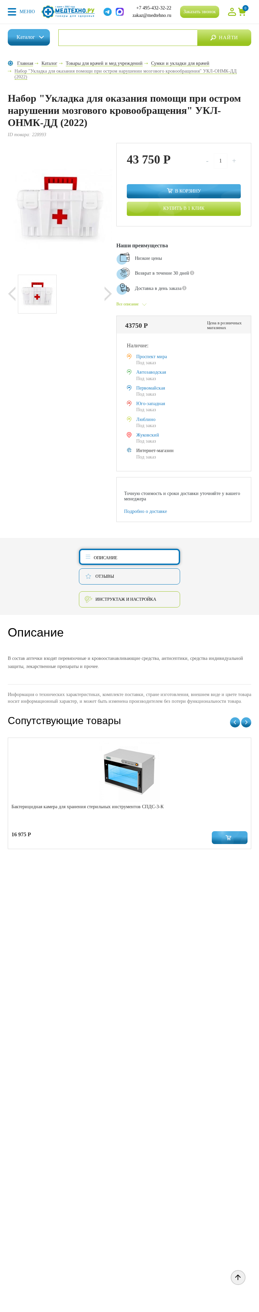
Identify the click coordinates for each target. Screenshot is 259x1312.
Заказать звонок (199, 11)
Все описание (127, 304)
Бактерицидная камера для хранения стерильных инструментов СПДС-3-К (87, 806)
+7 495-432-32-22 (153, 7)
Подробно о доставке (145, 511)
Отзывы (104, 576)
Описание (105, 557)
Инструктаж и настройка (125, 599)
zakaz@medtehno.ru (152, 15)
